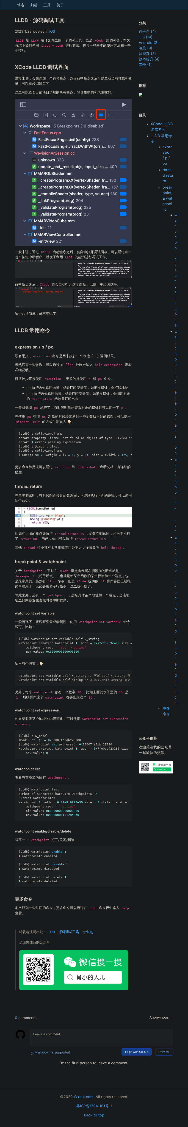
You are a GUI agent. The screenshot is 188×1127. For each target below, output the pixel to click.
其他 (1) (145, 64)
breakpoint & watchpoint (167, 198)
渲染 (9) (145, 48)
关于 (60, 5)
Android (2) (149, 42)
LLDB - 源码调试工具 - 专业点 (70, 932)
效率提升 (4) (149, 59)
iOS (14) (145, 37)
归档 (34, 5)
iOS (52, 31)
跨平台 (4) (147, 31)
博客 (21, 5)
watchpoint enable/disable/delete (175, 620)
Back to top (94, 1115)
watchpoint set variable (175, 269)
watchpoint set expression (175, 392)
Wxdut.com (84, 1096)
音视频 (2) (147, 53)
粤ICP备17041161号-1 (94, 1106)
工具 (47, 5)
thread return (168, 175)
